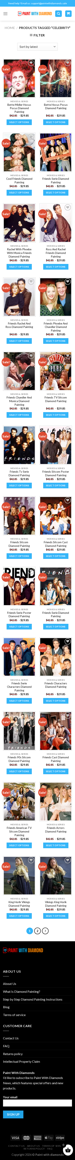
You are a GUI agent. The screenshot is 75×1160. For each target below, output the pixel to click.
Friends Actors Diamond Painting (55, 829)
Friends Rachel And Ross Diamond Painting (19, 325)
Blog (6, 1007)
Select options (19, 122)
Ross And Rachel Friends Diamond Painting (56, 253)
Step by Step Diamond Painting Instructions (32, 999)
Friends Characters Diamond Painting (56, 685)
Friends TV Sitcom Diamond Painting (56, 399)
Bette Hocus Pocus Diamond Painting (56, 106)
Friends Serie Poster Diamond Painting (19, 614)
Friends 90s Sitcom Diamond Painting (19, 759)
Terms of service (14, 1015)
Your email (10, 1097)
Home (10, 28)
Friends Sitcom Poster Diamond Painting (55, 473)
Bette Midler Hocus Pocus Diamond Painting (19, 108)
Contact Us (11, 1038)
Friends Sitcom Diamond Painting (19, 544)
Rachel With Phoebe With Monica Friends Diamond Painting (19, 253)
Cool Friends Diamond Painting (19, 180)
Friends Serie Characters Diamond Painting (19, 687)
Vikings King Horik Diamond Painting (56, 903)
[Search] (58, 13)
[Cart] (68, 13)
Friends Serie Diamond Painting (55, 180)
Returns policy (13, 1054)
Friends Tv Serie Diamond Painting (19, 473)
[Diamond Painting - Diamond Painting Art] (35, 13)
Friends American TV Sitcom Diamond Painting (19, 831)
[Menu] (5, 13)
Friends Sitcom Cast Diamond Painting (56, 544)
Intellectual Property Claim (21, 1061)
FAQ (6, 1046)
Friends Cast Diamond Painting (56, 759)
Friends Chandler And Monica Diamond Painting (19, 401)
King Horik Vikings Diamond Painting (19, 903)
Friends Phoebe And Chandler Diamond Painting (56, 327)
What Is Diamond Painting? (21, 991)
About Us (9, 983)
